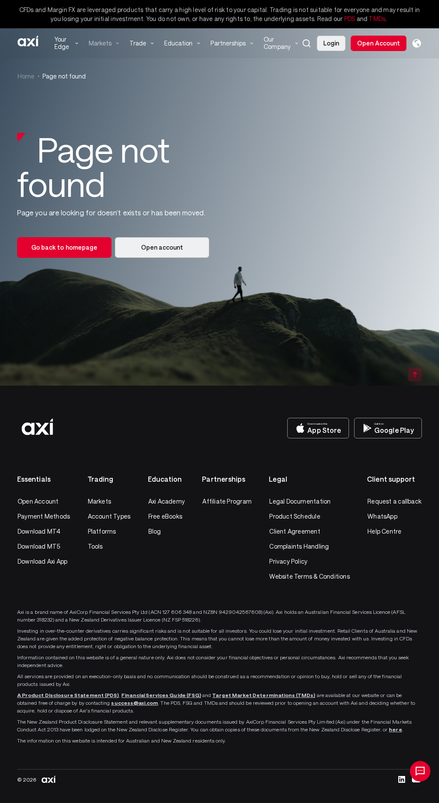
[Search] (306, 43)
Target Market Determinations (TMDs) (263, 695)
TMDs (377, 18)
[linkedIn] (401, 779)
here (395, 729)
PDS (349, 18)
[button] (306, 43)
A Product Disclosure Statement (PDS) (68, 695)
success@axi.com (134, 703)
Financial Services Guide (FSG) (161, 695)
